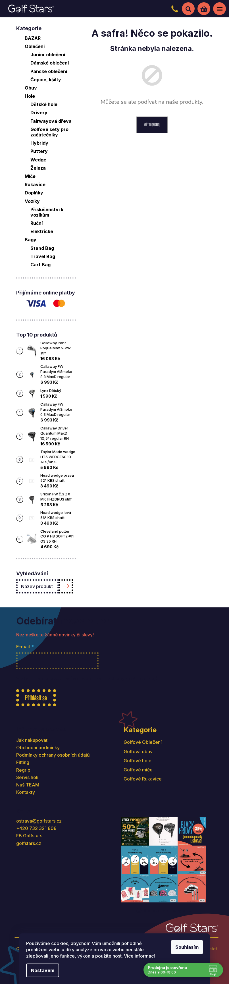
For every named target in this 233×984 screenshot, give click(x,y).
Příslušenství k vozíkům (46, 212)
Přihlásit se (36, 697)
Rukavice (35, 184)
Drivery (38, 112)
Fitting (22, 762)
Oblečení (35, 46)
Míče (30, 176)
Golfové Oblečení (143, 742)
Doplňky (34, 193)
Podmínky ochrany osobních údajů (53, 755)
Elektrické (41, 231)
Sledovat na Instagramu (168, 910)
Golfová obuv (138, 751)
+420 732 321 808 (36, 828)
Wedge (38, 160)
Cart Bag (40, 264)
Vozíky (32, 201)
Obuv (31, 88)
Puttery (39, 151)
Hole (30, 96)
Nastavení (42, 970)
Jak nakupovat (31, 740)
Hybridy (39, 143)
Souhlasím (187, 947)
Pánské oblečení (48, 71)
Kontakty (25, 792)
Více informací (139, 956)
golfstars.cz (28, 843)
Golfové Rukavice (143, 779)
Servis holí (27, 777)
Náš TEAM (27, 785)
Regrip (23, 770)
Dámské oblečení (49, 63)
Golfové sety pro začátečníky (49, 132)
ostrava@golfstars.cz (39, 821)
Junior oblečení (47, 54)
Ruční (36, 223)
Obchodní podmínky (38, 747)
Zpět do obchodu (152, 124)
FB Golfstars (29, 835)
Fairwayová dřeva (51, 121)
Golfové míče (138, 770)
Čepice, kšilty (45, 79)
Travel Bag (42, 256)
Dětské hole (43, 104)
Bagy (30, 239)
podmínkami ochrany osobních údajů (119, 678)
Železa (38, 168)
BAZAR (33, 38)
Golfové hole (137, 760)
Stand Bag (42, 248)
